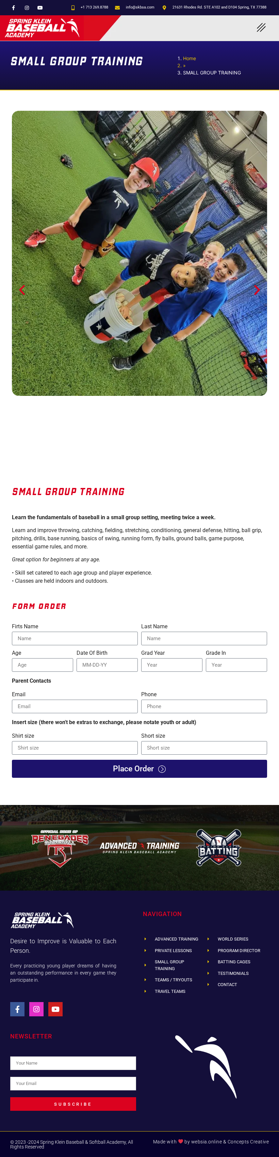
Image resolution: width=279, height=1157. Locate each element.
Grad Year (153, 653)
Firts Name (25, 627)
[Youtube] (40, 7)
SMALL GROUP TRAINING (68, 491)
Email (19, 695)
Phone (149, 695)
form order (39, 605)
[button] (22, 290)
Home (189, 58)
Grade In (216, 653)
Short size (153, 736)
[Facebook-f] (13, 7)
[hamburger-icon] (261, 28)
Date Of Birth (92, 653)
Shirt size (23, 736)
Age (16, 653)
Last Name (154, 627)
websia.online (206, 1141)
